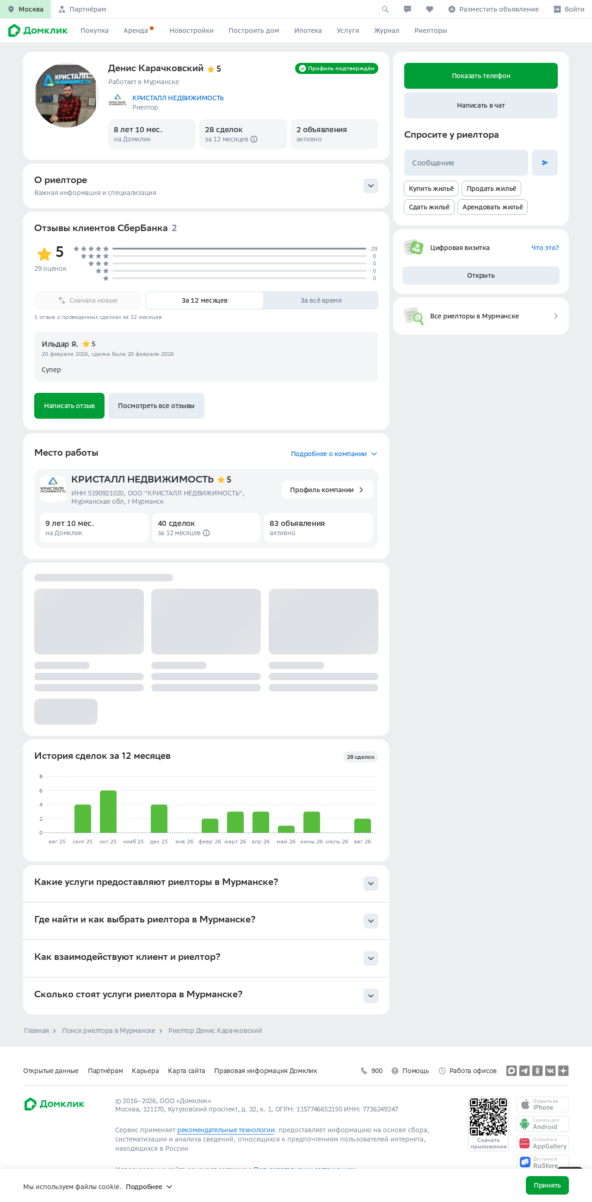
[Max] (511, 1070)
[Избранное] (430, 9)
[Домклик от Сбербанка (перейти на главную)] (54, 1109)
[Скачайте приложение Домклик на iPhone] (542, 1104)
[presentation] (206, 186)
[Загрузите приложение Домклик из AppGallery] (542, 1143)
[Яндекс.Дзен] (563, 1070)
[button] (25, 9)
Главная (36, 1030)
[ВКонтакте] (550, 1070)
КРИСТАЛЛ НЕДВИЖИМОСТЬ (142, 481)
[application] (204, 805)
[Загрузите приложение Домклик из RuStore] (542, 1163)
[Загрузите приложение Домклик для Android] (542, 1124)
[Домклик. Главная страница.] (36, 30)
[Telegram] (524, 1070)
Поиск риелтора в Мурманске (108, 1030)
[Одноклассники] (537, 1070)
